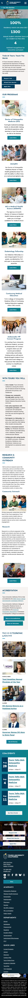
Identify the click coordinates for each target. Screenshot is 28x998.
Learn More (12, 137)
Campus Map (7, 957)
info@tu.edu (6, 871)
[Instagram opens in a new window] (8, 875)
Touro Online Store (9, 960)
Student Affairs (8, 932)
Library (6, 952)
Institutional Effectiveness (11, 938)
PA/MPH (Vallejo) (9, 908)
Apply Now (7, 86)
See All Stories (13, 742)
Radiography (7, 899)
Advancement (8, 935)
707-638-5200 (7, 869)
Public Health (7, 913)
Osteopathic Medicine (10, 891)
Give (11, 881)
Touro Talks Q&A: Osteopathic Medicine (17, 763)
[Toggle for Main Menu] (25, 3)
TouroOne (6, 966)
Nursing (6, 905)
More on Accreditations (13, 618)
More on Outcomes (13, 623)
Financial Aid (7, 927)
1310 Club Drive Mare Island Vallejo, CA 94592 (8, 864)
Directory (6, 955)
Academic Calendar (9, 963)
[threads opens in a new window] (24, 875)
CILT (5, 941)
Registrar (6, 930)
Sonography (7, 896)
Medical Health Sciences (11, 894)
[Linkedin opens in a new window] (16, 875)
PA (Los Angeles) (8, 910)
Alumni (5, 921)
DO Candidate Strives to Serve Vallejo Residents (13, 639)
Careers (6, 971)
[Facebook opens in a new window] (12, 875)
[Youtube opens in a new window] (4, 875)
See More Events (13, 813)
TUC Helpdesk (8, 969)
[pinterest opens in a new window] (4, 877)
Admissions (7, 924)
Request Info (8, 78)
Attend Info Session (9, 83)
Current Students (8, 949)
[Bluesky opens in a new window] (20, 875)
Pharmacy (6, 902)
